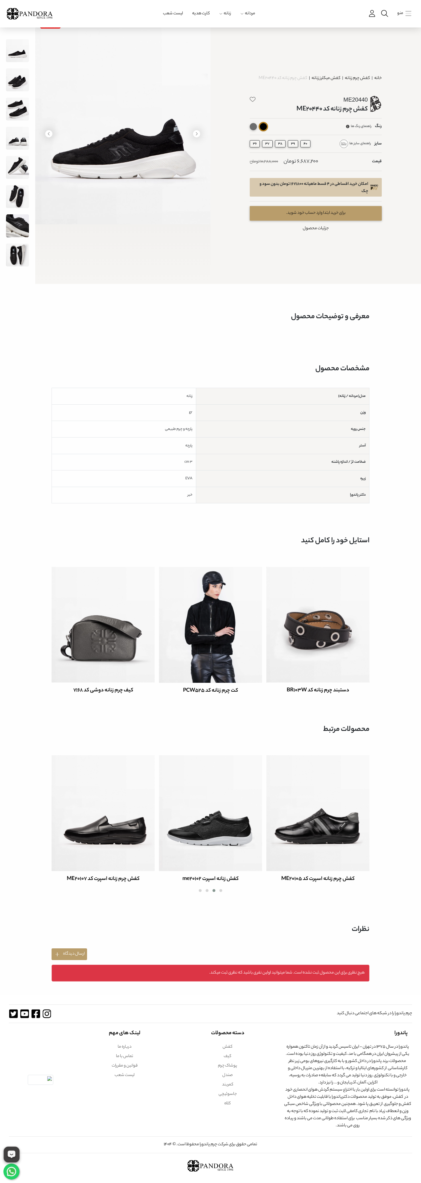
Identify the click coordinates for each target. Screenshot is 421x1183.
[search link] (384, 13)
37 (267, 144)
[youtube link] (24, 1013)
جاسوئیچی (228, 1094)
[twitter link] (13, 1013)
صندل (227, 1075)
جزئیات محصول (316, 228)
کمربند (227, 1084)
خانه (378, 78)
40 (305, 144)
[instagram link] (46, 1013)
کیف (227, 1056)
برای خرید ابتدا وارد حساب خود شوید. (316, 213)
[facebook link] (35, 1013)
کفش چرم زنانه (357, 78)
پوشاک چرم (227, 1066)
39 (293, 144)
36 (255, 144)
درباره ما (124, 1047)
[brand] (30, 14)
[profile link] (371, 13)
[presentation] (196, 133)
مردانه (250, 13)
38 (280, 144)
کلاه (227, 1103)
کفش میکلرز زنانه (326, 78)
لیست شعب (173, 13)
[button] (220, 890)
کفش (228, 1047)
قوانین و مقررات (125, 1066)
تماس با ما (124, 1056)
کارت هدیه (201, 13)
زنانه (227, 13)
